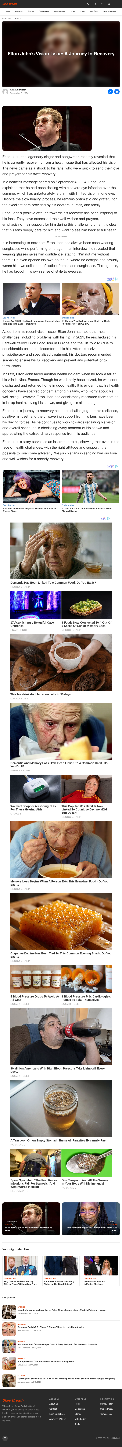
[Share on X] (110, 91)
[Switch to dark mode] (88, 4)
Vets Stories (59, 12)
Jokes (82, 12)
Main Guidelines (57, 1414)
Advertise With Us (57, 1419)
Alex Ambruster (18, 90)
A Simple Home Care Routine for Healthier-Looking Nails (46, 1362)
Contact (53, 1409)
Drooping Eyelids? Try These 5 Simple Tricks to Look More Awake (51, 1327)
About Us (53, 1404)
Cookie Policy (106, 1409)
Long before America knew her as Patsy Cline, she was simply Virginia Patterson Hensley (62, 1310)
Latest (8, 12)
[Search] (95, 4)
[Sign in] (109, 4)
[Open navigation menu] (116, 4)
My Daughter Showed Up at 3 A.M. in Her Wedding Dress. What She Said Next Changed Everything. (67, 1379)
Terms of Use (106, 1414)
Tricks (72, 12)
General (19, 12)
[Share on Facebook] (117, 91)
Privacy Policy (106, 1404)
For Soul (94, 12)
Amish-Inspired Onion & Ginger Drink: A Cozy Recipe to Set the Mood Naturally (57, 1345)
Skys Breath (9, 4)
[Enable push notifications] (102, 4)
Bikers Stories (109, 12)
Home (5, 18)
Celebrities (44, 12)
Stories (31, 12)
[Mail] (5, 1438)
